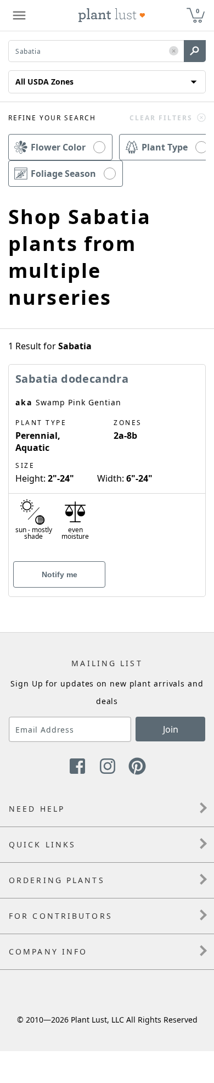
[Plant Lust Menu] (19, 15)
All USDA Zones (44, 81)
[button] (173, 51)
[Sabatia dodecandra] (107, 461)
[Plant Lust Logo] (111, 15)
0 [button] (197, 11)
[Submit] (195, 51)
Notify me (59, 574)
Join (170, 729)
